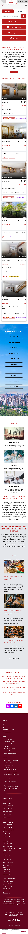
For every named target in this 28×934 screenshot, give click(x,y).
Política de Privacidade (9, 729)
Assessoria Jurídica (9, 765)
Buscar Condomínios (15, 27)
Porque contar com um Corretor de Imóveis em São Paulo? (14, 683)
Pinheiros (14, 370)
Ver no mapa (6, 817)
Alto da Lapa (14, 336)
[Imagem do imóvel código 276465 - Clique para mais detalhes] (14, 171)
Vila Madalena (14, 381)
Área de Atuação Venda (10, 784)
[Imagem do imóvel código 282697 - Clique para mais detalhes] (14, 210)
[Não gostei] (21, 102)
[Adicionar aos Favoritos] (25, 102)
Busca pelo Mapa (15, 33)
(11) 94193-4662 (8, 881)
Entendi (24, 931)
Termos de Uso (7, 732)
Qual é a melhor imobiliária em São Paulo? (14, 694)
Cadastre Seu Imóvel (9, 741)
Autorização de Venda (10, 769)
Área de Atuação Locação (11, 786)
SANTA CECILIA (6, 181)
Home (4, 725)
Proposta (6, 767)
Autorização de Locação (10, 772)
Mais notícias (14, 658)
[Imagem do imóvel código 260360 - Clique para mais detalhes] (14, 250)
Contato (15, 38)
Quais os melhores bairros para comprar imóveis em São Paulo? (14, 677)
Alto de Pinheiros (14, 342)
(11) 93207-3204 (8, 862)
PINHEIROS (5, 102)
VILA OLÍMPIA (6, 260)
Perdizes (14, 364)
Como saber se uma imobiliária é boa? (14, 687)
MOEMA (4, 221)
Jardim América (14, 353)
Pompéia (14, 375)
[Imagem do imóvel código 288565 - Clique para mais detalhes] (14, 289)
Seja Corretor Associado (10, 788)
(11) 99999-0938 (8, 806)
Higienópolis (14, 347)
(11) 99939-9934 (8, 825)
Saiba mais (14, 72)
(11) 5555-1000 (8, 843)
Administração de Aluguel (11, 760)
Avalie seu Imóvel (8, 744)
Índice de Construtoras (10, 753)
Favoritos (6, 746)
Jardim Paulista (14, 359)
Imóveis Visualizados (9, 748)
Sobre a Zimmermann (10, 781)
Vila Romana (14, 386)
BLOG (4, 727)
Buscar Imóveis (15, 22)
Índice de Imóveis (8, 751)
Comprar (7, 11)
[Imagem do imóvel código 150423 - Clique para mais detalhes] (14, 131)
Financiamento (8, 763)
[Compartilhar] (18, 102)
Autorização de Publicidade (11, 774)
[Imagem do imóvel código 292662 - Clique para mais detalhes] (14, 91)
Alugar (20, 11)
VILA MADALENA (6, 142)
